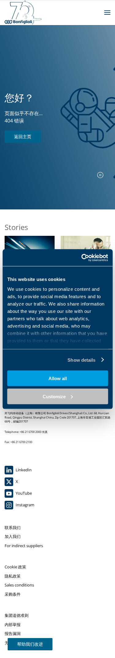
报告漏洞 (13, 633)
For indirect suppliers (24, 545)
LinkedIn (23, 470)
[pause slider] (100, 175)
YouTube (23, 493)
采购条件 (13, 594)
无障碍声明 (15, 642)
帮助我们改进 (30, 644)
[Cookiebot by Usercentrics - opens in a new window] (82, 258)
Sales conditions (19, 585)
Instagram (24, 505)
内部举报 (13, 624)
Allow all (57, 378)
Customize (54, 396)
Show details (81, 359)
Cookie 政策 (15, 567)
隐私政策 (13, 576)
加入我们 (13, 536)
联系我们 (13, 527)
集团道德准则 (17, 615)
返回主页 (22, 136)
